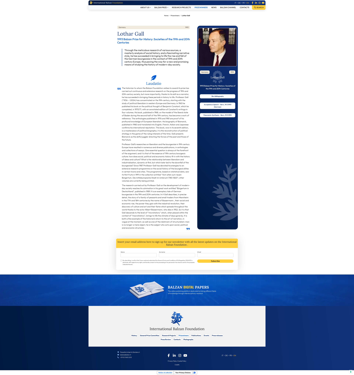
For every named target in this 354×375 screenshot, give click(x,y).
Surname (162, 252)
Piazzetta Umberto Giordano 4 (130, 352)
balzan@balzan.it (125, 355)
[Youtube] (263, 2)
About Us (144, 7)
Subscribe (215, 261)
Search (260, 7)
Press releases (217, 335)
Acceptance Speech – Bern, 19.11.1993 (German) (217, 105)
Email (199, 252)
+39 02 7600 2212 (126, 357)
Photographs (188, 339)
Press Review (166, 339)
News (213, 7)
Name (123, 252)
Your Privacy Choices (183, 373)
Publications (196, 335)
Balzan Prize (160, 7)
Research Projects (181, 7)
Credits (177, 365)
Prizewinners (201, 7)
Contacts (244, 7)
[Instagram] (259, 2)
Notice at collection (165, 373)
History (134, 335)
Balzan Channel (228, 7)
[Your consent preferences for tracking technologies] (351, 372)
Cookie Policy (182, 361)
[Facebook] (252, 2)
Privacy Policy (172, 361)
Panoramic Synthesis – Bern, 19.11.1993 (218, 115)
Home (166, 15)
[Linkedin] (256, 2)
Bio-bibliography (218, 96)
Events (206, 335)
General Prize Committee (149, 335)
